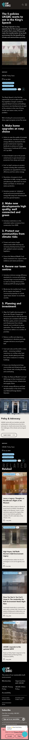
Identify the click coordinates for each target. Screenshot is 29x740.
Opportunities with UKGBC (20, 682)
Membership (6, 681)
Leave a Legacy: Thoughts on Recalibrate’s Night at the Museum (13, 500)
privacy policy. (14, 724)
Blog (19, 89)
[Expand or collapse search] (23, 4)
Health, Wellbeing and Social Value (9, 89)
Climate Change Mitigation (8, 85)
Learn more (7, 435)
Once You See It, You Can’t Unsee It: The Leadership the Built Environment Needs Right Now (14, 600)
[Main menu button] (26, 4)
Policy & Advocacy (10, 418)
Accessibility (6, 693)
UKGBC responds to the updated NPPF (12, 648)
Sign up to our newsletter (11, 719)
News (18, 622)
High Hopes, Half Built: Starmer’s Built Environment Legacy (13, 554)
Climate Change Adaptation (8, 83)
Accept (11, 736)
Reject (21, 736)
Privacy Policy (18, 732)
